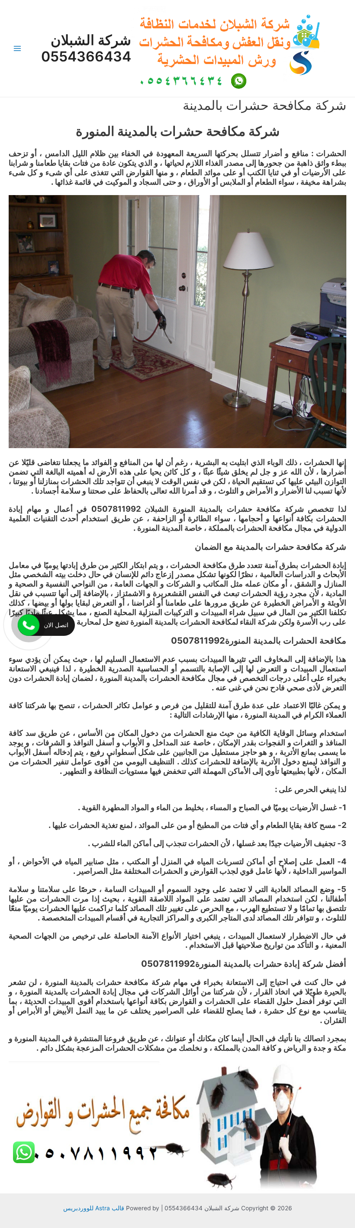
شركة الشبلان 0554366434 (86, 48)
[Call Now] (28, 625)
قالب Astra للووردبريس (93, 1208)
